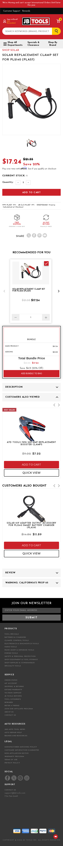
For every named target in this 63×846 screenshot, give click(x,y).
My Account (11, 683)
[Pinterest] (39, 235)
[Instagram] (26, 778)
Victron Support (13, 693)
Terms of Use (11, 760)
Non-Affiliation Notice (17, 753)
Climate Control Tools (17, 640)
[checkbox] (46, 263)
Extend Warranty (13, 690)
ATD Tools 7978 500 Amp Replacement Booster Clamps (31, 443)
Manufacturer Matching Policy (21, 747)
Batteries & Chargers (15, 637)
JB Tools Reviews (13, 696)
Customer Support (11, 11)
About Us (9, 712)
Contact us (10, 790)
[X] (29, 235)
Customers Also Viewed (22, 397)
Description (13, 387)
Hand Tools (11, 647)
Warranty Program (14, 756)
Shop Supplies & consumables (20, 663)
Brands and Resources (16, 736)
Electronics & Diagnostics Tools (22, 644)
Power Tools (11, 653)
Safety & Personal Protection (20, 656)
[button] (4, 291)
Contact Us (10, 715)
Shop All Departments (15, 43)
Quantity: (7, 182)
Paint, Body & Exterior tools (19, 650)
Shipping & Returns (14, 686)
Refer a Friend (12, 705)
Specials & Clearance (33, 43)
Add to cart (31, 464)
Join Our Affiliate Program (19, 709)
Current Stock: (15, 176)
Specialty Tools (13, 666)
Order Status (11, 680)
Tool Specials (12, 634)
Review (10, 573)
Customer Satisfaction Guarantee (22, 750)
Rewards (26, 11)
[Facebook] (34, 235)
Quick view (31, 472)
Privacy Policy (12, 763)
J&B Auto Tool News (15, 729)
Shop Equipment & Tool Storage (21, 659)
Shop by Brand (52, 43)
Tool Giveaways (13, 699)
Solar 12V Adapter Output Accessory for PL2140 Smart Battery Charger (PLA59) (31, 525)
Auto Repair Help (13, 732)
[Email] (45, 235)
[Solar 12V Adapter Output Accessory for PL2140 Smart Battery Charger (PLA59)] (31, 519)
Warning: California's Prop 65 (26, 583)
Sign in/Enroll (12, 19)
